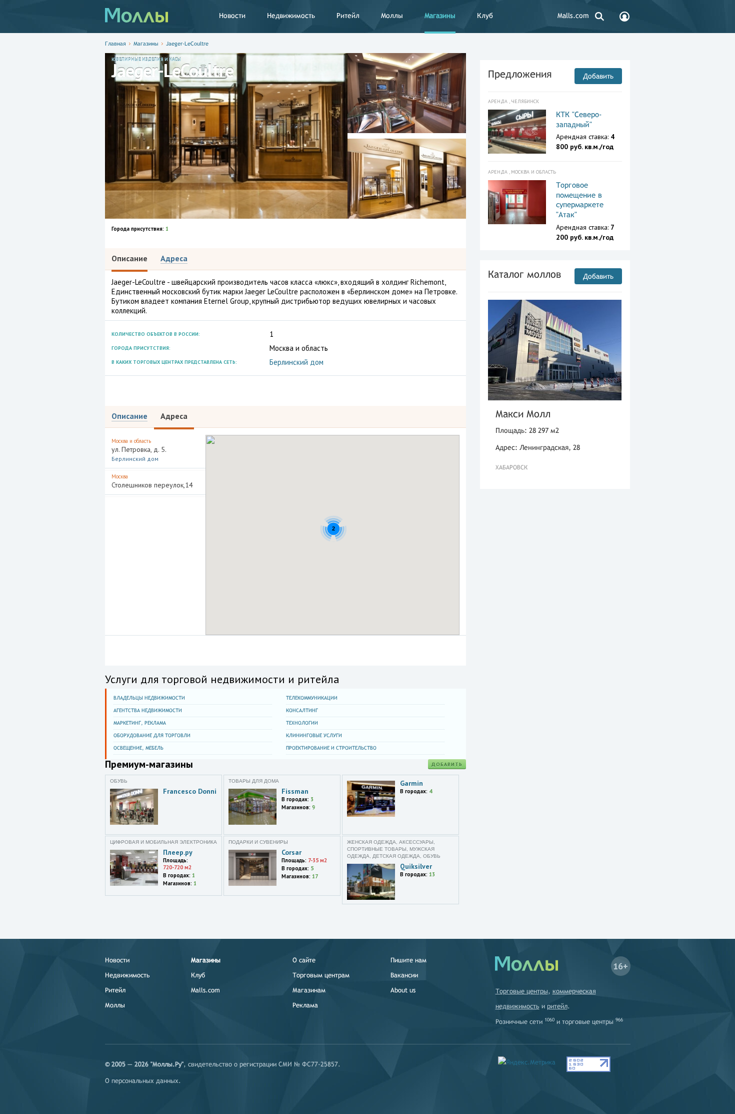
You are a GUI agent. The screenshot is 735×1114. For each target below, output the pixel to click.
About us (403, 990)
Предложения (520, 74)
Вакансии (404, 975)
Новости (232, 16)
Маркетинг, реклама (140, 723)
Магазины (440, 16)
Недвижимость (291, 16)
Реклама (305, 1005)
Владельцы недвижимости (149, 698)
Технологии (302, 723)
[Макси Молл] (555, 350)
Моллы (392, 16)
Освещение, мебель (139, 748)
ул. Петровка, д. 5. (139, 449)
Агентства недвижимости (148, 710)
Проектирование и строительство (331, 748)
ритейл (557, 1006)
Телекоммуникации (312, 698)
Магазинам (309, 990)
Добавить (447, 764)
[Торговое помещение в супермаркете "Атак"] (517, 202)
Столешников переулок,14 (152, 481)
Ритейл (348, 16)
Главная (115, 44)
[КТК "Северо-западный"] (517, 132)
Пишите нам (408, 960)
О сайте (304, 960)
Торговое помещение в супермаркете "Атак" (580, 200)
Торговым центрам (321, 975)
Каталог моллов (524, 274)
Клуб (485, 16)
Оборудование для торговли (152, 735)
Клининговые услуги (314, 735)
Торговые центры (522, 991)
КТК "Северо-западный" (579, 119)
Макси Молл (523, 413)
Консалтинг (302, 710)
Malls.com (573, 16)
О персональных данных (141, 1080)
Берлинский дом (297, 362)
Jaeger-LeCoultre (187, 44)
